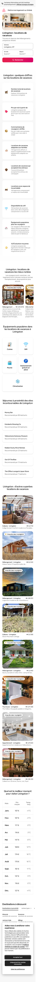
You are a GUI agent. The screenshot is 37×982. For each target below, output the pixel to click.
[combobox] (18, 47)
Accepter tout (17, 957)
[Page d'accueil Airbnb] (3, 10)
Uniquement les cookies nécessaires (18, 963)
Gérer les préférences (18, 969)
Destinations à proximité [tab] (10, 908)
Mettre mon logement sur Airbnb (20, 10)
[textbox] (10, 54)
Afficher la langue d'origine (24, 4)
